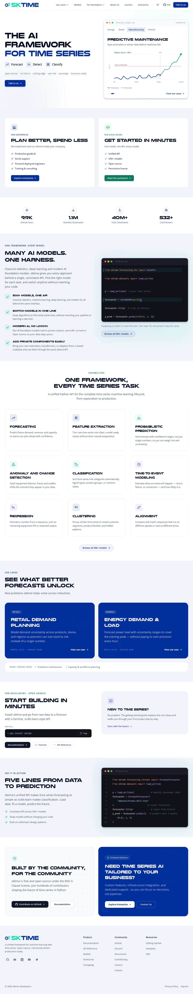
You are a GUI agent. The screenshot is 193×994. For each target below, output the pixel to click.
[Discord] (14, 959)
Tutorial (42, 744)
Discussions (121, 954)
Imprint (184, 986)
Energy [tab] (111, 29)
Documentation (16, 744)
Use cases (61, 4)
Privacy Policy (171, 986)
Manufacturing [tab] (136, 29)
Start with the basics (118, 726)
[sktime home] (22, 5)
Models (77, 4)
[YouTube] (29, 959)
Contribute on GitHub (30, 904)
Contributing (121, 959)
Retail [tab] (121, 29)
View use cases (173, 93)
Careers (129, 4)
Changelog (88, 964)
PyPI (148, 954)
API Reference (64, 744)
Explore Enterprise (118, 904)
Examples (151, 948)
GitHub (118, 943)
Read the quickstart (118, 178)
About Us (114, 4)
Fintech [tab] (151, 29)
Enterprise (143, 4)
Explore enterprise (23, 178)
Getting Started (153, 943)
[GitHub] (7, 959)
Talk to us (181, 4)
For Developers (94, 4)
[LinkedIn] (22, 959)
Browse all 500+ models (116, 333)
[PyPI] (36, 959)
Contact (118, 970)
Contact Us (146, 904)
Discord (118, 948)
